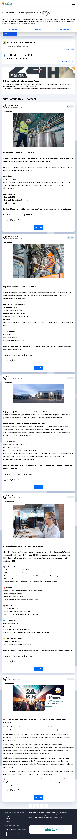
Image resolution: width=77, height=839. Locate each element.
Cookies (8, 821)
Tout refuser (12, 30)
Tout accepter (64, 30)
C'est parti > (70, 49)
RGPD (8, 819)
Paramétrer (38, 30)
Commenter (38, 227)
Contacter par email (13, 834)
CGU (7, 816)
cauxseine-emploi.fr (7, 3)
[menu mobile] (73, 4)
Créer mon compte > (67, 61)
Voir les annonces (10, 34)
